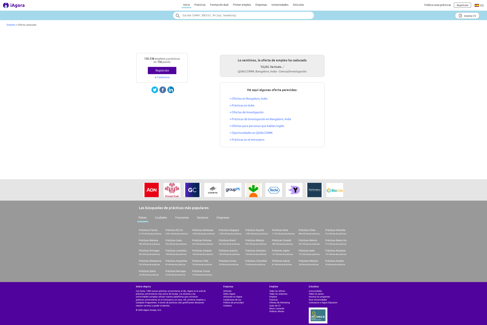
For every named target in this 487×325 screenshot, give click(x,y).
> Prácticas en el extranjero (247, 139)
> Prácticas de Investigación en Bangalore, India (260, 119)
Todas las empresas (278, 293)
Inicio (186, 4)
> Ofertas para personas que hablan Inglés (257, 126)
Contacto (227, 305)
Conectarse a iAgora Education (323, 302)
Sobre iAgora (229, 293)
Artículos (298, 4)
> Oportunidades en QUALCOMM (251, 132)
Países (142, 217)
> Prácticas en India (242, 105)
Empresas (261, 4)
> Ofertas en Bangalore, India (248, 98)
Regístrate (162, 70)
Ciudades (161, 217)
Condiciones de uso (232, 299)
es (482, 5)
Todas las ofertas (277, 291)
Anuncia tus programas (319, 296)
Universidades (279, 4)
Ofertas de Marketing (279, 302)
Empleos (273, 296)
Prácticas (199, 4)
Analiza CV (470, 15)
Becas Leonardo (276, 308)
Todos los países (316, 293)
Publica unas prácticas (437, 4)
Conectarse (163, 77)
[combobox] (243, 15)
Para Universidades (318, 299)
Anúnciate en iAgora (232, 296)
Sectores (202, 217)
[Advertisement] (243, 40)
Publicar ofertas (276, 311)
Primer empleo (242, 4)
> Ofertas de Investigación (247, 112)
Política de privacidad (233, 302)
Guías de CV (275, 305)
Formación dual (219, 4)
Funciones (182, 217)
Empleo (11, 24)
